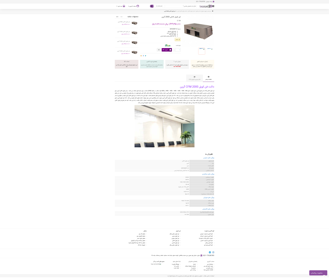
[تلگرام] (210, 252)
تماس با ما (176, 266)
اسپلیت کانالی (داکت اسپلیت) (206, 238)
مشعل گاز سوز (142, 234)
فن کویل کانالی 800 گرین (124, 22)
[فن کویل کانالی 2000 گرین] (201, 51)
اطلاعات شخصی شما (208, 270)
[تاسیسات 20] (205, 6)
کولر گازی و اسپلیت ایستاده (206, 236)
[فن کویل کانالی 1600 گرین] (134, 52)
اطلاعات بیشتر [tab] (208, 79)
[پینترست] (141, 55)
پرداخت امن (193, 270)
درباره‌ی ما (193, 268)
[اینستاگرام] (213, 252)
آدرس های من (209, 268)
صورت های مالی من (208, 266)
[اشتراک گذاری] (143, 55)
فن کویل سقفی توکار (174, 234)
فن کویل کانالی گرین (181, 11)
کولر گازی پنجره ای (208, 245)
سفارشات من (210, 264)
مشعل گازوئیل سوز (141, 236)
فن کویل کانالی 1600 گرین (123, 51)
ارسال (194, 264)
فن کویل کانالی (191, 11)
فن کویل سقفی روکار (174, 245)
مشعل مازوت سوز (141, 238)
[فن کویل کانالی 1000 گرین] (134, 33)
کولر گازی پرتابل (209, 243)
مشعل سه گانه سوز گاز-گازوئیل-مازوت (137, 243)
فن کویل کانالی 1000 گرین (123, 32)
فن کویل (197, 11)
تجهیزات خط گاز (142, 245)
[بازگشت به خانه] (212, 11)
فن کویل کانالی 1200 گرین (123, 41)
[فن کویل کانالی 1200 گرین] (134, 43)
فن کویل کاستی (175, 243)
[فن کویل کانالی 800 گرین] (134, 23)
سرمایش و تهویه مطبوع (206, 11)
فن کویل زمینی (175, 236)
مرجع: (179, 29)
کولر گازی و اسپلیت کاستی (206, 241)
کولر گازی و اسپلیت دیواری (206, 234)
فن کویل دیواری (175, 238)
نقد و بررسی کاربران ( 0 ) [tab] (194, 79)
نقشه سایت (176, 268)
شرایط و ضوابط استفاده (190, 266)
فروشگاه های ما (175, 264)
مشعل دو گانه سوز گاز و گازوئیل (138, 241)
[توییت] (145, 55)
